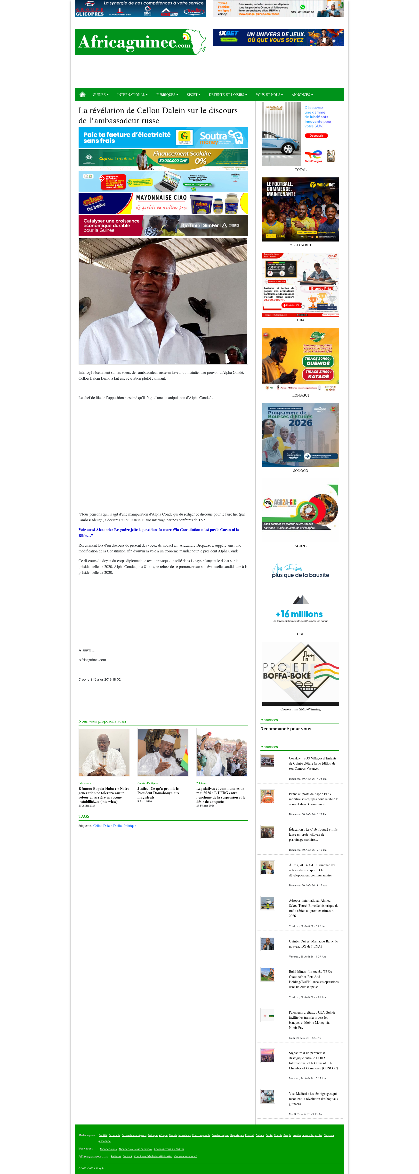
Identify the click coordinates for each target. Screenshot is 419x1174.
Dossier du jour (220, 1135)
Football (249, 1135)
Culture (260, 1135)
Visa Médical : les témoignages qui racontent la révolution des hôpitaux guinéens (313, 1098)
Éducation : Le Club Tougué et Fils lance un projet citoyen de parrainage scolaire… (313, 834)
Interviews (184, 1135)
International (131, 94)
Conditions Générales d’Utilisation (153, 1156)
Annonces (301, 94)
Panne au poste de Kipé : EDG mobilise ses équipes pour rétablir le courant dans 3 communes (313, 798)
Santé (269, 1135)
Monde (173, 1135)
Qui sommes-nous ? (185, 1156)
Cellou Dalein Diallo (107, 825)
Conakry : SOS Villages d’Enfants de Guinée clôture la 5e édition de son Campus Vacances (312, 763)
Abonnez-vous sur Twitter (169, 1149)
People (287, 1135)
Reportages (237, 1135)
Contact (127, 1156)
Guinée (99, 94)
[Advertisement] (209, 73)
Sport (192, 94)
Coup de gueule (201, 1135)
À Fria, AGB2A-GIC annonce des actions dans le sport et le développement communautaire (312, 870)
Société (103, 1135)
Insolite (297, 1135)
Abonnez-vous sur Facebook (135, 1149)
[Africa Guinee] (140, 42)
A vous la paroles (312, 1135)
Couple (278, 1135)
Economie (114, 1135)
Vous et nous (268, 94)
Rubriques (165, 94)
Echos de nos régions (134, 1135)
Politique (130, 825)
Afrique (163, 1135)
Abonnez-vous (108, 1149)
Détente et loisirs (226, 94)
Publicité (116, 1156)
